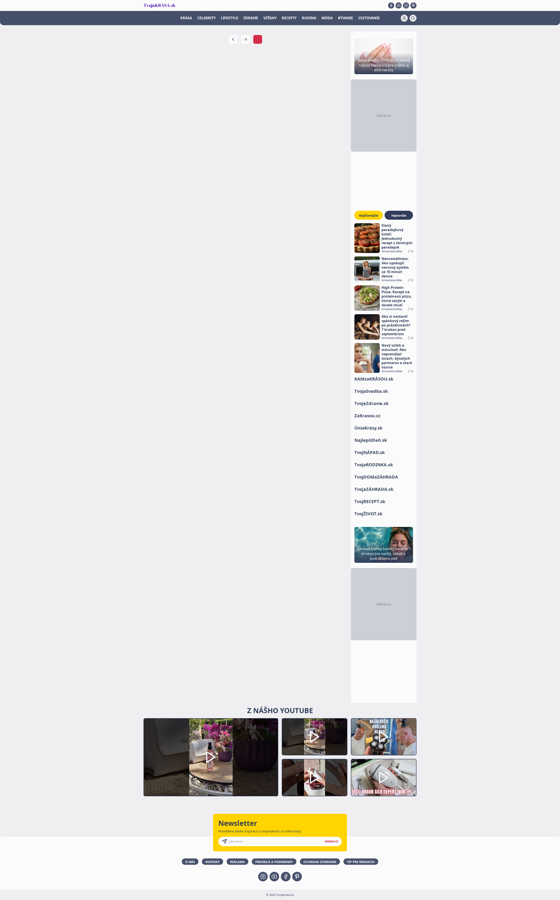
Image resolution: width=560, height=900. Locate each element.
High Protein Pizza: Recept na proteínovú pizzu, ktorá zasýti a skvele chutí (397, 296)
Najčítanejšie (368, 215)
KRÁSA (186, 18)
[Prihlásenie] (404, 18)
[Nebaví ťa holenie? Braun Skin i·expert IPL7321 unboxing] (314, 777)
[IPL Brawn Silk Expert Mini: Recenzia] (383, 777)
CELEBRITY (206, 18)
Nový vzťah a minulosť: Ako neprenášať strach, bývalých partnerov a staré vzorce (397, 356)
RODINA (309, 18)
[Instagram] (406, 5)
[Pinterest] (413, 5)
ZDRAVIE (250, 18)
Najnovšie (398, 215)
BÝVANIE (345, 18)
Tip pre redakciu (361, 862)
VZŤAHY (269, 18)
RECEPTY (289, 18)
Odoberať (331, 841)
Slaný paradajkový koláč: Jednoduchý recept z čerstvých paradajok (397, 236)
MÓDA (327, 18)
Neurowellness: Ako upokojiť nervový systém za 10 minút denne (395, 267)
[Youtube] (399, 5)
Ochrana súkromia (319, 862)
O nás (190, 862)
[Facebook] (391, 5)
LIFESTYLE (229, 18)
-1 (245, 39)
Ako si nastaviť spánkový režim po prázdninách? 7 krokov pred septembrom (396, 325)
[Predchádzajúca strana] (233, 39)
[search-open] (413, 18)
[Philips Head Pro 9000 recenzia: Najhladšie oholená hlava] (383, 737)
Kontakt (212, 862)
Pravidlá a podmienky (274, 862)
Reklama (237, 862)
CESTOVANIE (369, 18)
